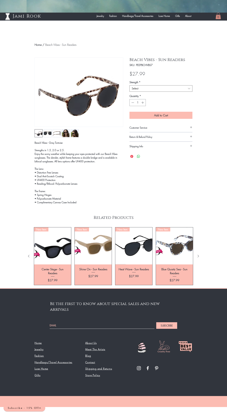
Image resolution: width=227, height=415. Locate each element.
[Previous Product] (29, 256)
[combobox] (160, 88)
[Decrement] (132, 102)
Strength (134, 82)
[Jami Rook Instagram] (139, 368)
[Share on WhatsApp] (138, 156)
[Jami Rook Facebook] (147, 368)
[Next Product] (198, 256)
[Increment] (143, 102)
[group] (113, 256)
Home (38, 45)
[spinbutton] (138, 102)
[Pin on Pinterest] (132, 156)
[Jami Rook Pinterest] (156, 368)
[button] (218, 16)
